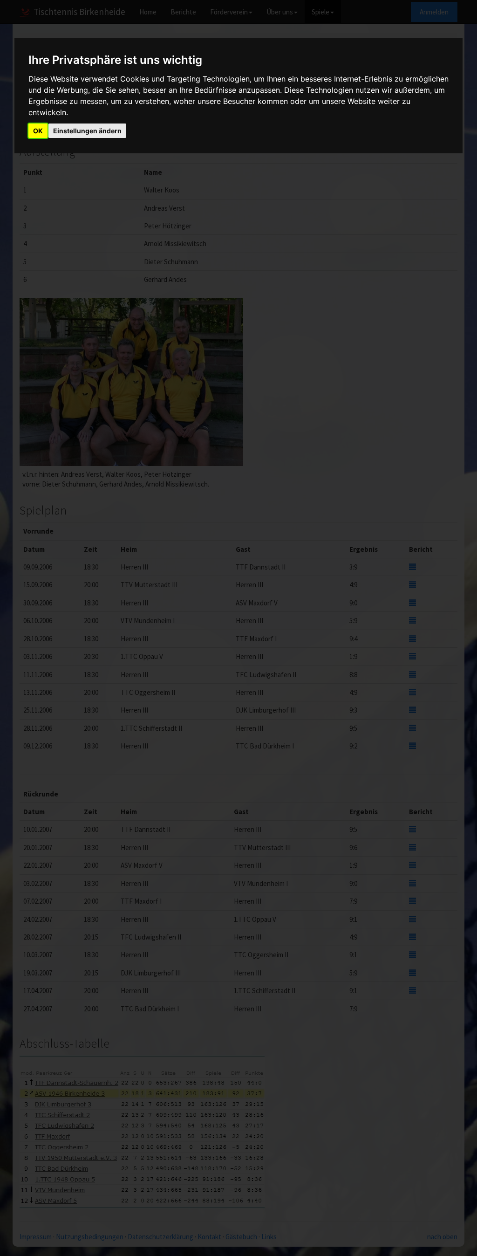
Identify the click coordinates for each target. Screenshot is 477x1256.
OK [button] (38, 131)
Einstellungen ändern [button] (87, 131)
